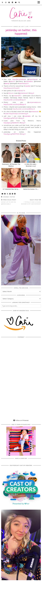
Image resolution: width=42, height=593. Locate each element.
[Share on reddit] (15, 194)
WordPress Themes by (21, 590)
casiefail (27, 86)
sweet (7, 113)
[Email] (16, 2)
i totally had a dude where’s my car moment (31, 202)
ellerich (12, 81)
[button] (39, 2)
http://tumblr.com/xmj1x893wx (23, 109)
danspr (7, 83)
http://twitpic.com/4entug (18, 113)
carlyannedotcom (35, 102)
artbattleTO (17, 96)
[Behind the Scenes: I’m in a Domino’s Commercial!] (31, 178)
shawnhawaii (33, 79)
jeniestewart (23, 93)
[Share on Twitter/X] (7, 194)
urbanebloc (29, 81)
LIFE (27, 26)
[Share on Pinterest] (10, 194)
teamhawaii (23, 83)
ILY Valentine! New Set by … (11, 189)
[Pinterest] (9, 2)
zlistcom (11, 93)
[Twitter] (2, 2)
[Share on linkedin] (12, 194)
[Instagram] (5, 2)
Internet (6, 197)
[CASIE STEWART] (21, 10)
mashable (27, 116)
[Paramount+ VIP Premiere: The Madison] (11, 153)
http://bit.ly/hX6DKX (19, 79)
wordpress (19, 90)
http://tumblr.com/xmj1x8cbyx (14, 100)
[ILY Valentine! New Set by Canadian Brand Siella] (11, 178)
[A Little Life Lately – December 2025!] (31, 153)
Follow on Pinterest (22, 420)
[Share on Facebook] (5, 194)
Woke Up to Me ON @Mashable (8, 202)
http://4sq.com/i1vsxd (11, 88)
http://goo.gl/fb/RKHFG (11, 123)
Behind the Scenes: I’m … (30, 189)
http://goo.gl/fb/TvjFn (11, 118)
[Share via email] (2, 194)
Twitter (12, 197)
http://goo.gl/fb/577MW (12, 134)
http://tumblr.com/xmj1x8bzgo (14, 104)
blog (31, 93)
